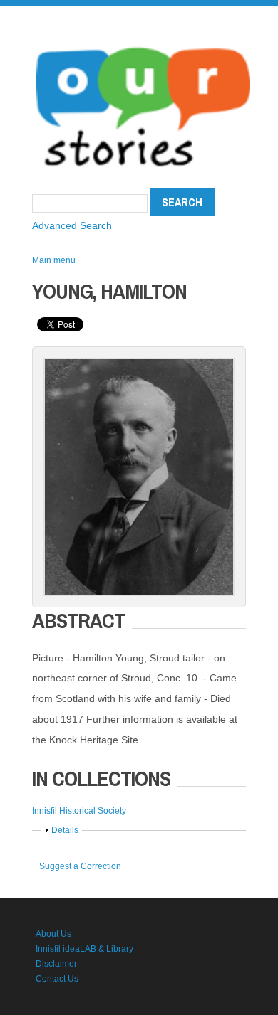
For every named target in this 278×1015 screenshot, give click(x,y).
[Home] (143, 43)
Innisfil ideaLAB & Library (84, 949)
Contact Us (57, 979)
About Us (53, 934)
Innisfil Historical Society (79, 811)
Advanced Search (72, 225)
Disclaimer (56, 964)
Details (64, 830)
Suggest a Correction (80, 866)
